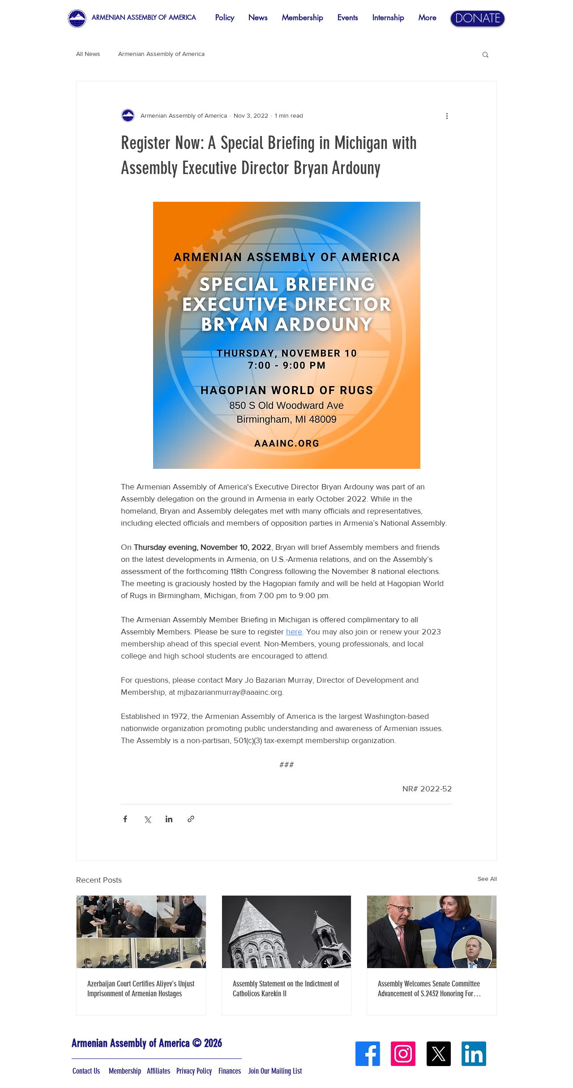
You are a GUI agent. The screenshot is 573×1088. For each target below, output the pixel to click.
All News (88, 53)
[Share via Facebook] (125, 819)
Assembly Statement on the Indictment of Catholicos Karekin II (286, 989)
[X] (438, 1053)
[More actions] (446, 115)
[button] (485, 54)
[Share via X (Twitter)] (147, 819)
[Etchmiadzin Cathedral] (286, 932)
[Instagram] (403, 1053)
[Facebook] (367, 1053)
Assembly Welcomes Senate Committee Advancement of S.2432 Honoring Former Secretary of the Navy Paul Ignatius (430, 989)
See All (487, 878)
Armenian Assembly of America (161, 53)
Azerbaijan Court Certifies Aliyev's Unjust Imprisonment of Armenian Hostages (140, 989)
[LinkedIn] (474, 1053)
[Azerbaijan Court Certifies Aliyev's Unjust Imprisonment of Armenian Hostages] (141, 932)
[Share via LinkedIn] (169, 819)
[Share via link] (191, 819)
